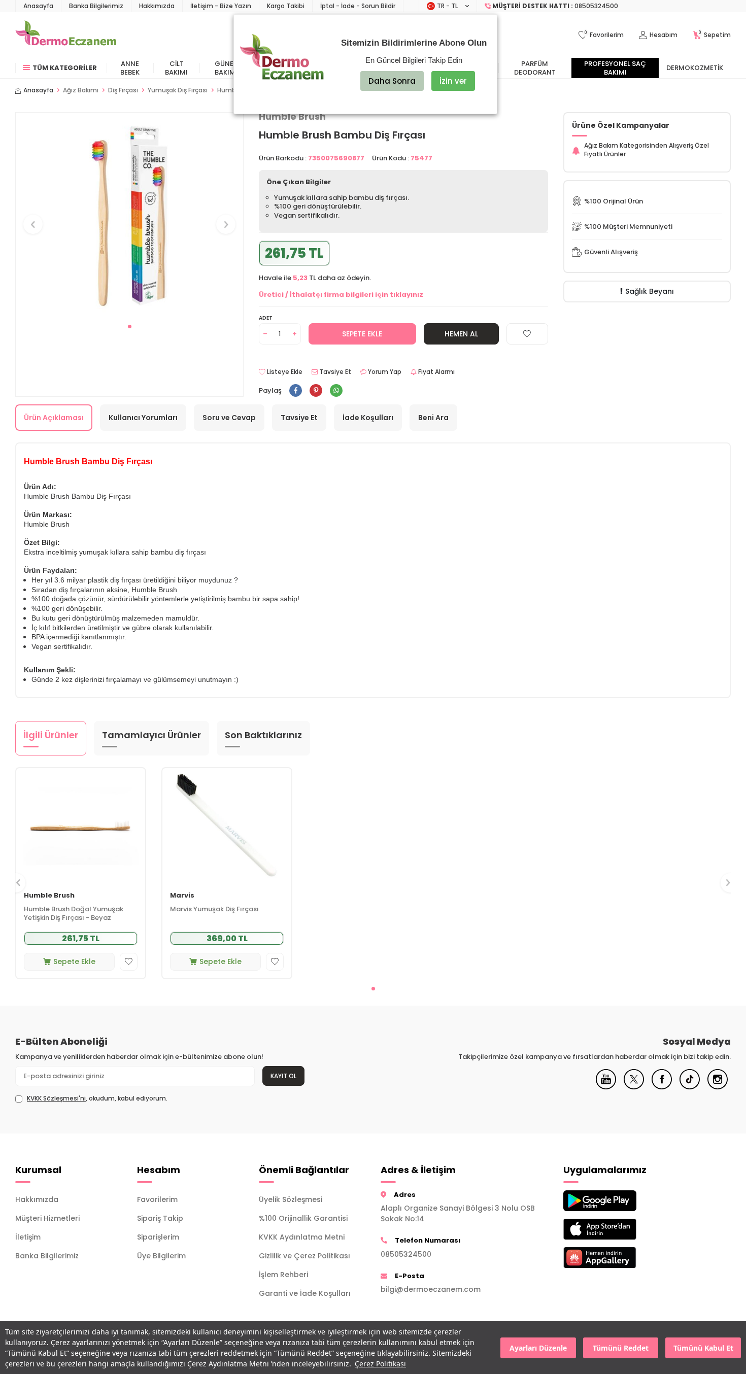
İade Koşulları (368, 418)
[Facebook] (662, 1087)
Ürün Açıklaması (54, 418)
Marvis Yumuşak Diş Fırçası (214, 909)
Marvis (182, 895)
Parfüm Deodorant (535, 68)
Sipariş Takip (160, 1218)
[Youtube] (606, 1087)
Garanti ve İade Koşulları (305, 1293)
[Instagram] (717, 1087)
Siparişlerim (158, 1237)
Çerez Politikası (380, 1363)
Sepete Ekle (362, 334)
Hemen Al (461, 334)
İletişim (28, 1237)
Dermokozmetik (694, 68)
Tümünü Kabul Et (703, 1348)
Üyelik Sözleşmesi (290, 1199)
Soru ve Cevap (229, 418)
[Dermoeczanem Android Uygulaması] (616, 1200)
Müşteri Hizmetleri (47, 1218)
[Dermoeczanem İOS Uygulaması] (616, 1229)
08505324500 (406, 1254)
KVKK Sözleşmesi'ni (56, 1098)
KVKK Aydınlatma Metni (302, 1237)
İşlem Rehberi (283, 1274)
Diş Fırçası (123, 90)
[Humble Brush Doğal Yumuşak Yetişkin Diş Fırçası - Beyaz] (80, 826)
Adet (266, 318)
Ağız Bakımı (80, 90)
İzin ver (453, 81)
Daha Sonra (392, 81)
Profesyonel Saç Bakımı (615, 68)
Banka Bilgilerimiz (96, 6)
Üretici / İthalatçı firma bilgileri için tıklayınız (341, 294)
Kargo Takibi (285, 6)
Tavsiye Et (334, 372)
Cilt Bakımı (176, 68)
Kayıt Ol (283, 1076)
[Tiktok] (690, 1087)
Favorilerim (157, 1199)
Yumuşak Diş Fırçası (178, 90)
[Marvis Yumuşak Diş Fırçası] (226, 826)
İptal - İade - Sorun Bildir (357, 6)
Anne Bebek (130, 68)
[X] (634, 1087)
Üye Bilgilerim (161, 1256)
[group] (129, 215)
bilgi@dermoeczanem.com (431, 1289)
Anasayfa (38, 6)
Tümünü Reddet (621, 1348)
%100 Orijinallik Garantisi (303, 1218)
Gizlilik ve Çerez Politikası (304, 1256)
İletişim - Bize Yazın (220, 6)
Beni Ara (433, 418)
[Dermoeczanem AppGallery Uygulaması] (616, 1257)
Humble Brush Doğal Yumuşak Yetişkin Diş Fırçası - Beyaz (73, 913)
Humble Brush (49, 895)
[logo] (65, 35)
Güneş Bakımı (226, 68)
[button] (129, 326)
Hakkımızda (157, 6)
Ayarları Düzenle (538, 1348)
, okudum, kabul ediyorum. (97, 1098)
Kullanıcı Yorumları (143, 418)
